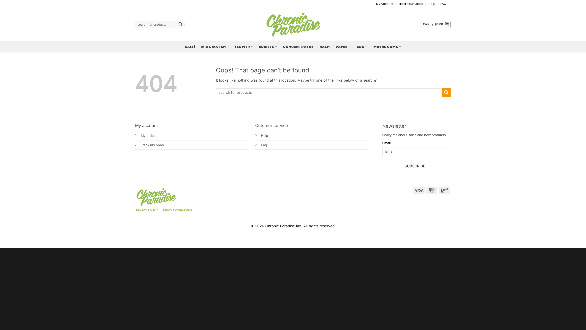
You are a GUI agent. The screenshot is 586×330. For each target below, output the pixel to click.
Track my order (152, 145)
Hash (325, 46)
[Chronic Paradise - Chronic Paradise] (293, 24)
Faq (264, 145)
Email (386, 143)
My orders (149, 136)
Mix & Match (213, 46)
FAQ (443, 4)
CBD (360, 46)
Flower (242, 46)
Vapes (341, 46)
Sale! (190, 46)
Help (432, 4)
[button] (435, 24)
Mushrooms (385, 46)
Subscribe (414, 166)
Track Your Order (411, 4)
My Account (384, 4)
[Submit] (180, 24)
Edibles (266, 46)
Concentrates (298, 46)
